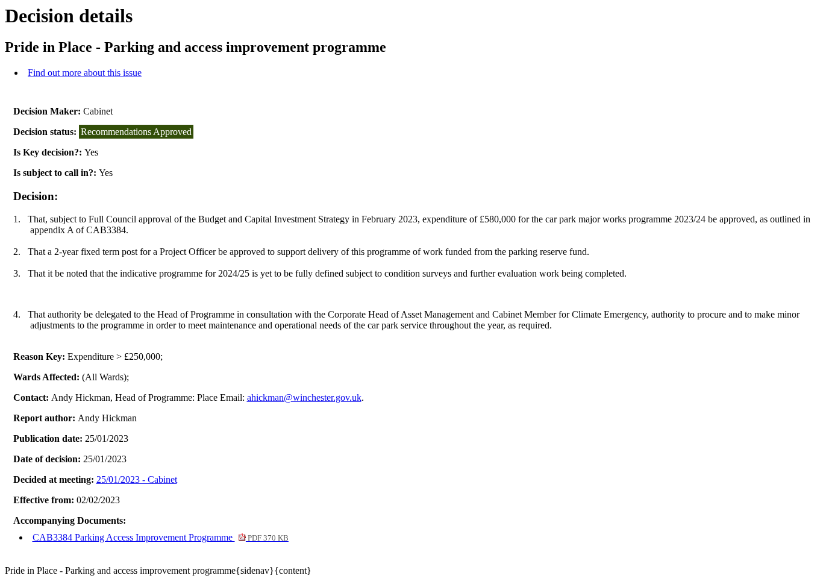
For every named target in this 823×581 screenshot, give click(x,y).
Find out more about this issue (85, 73)
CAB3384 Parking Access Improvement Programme (161, 537)
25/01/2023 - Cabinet (136, 479)
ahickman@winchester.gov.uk (304, 397)
